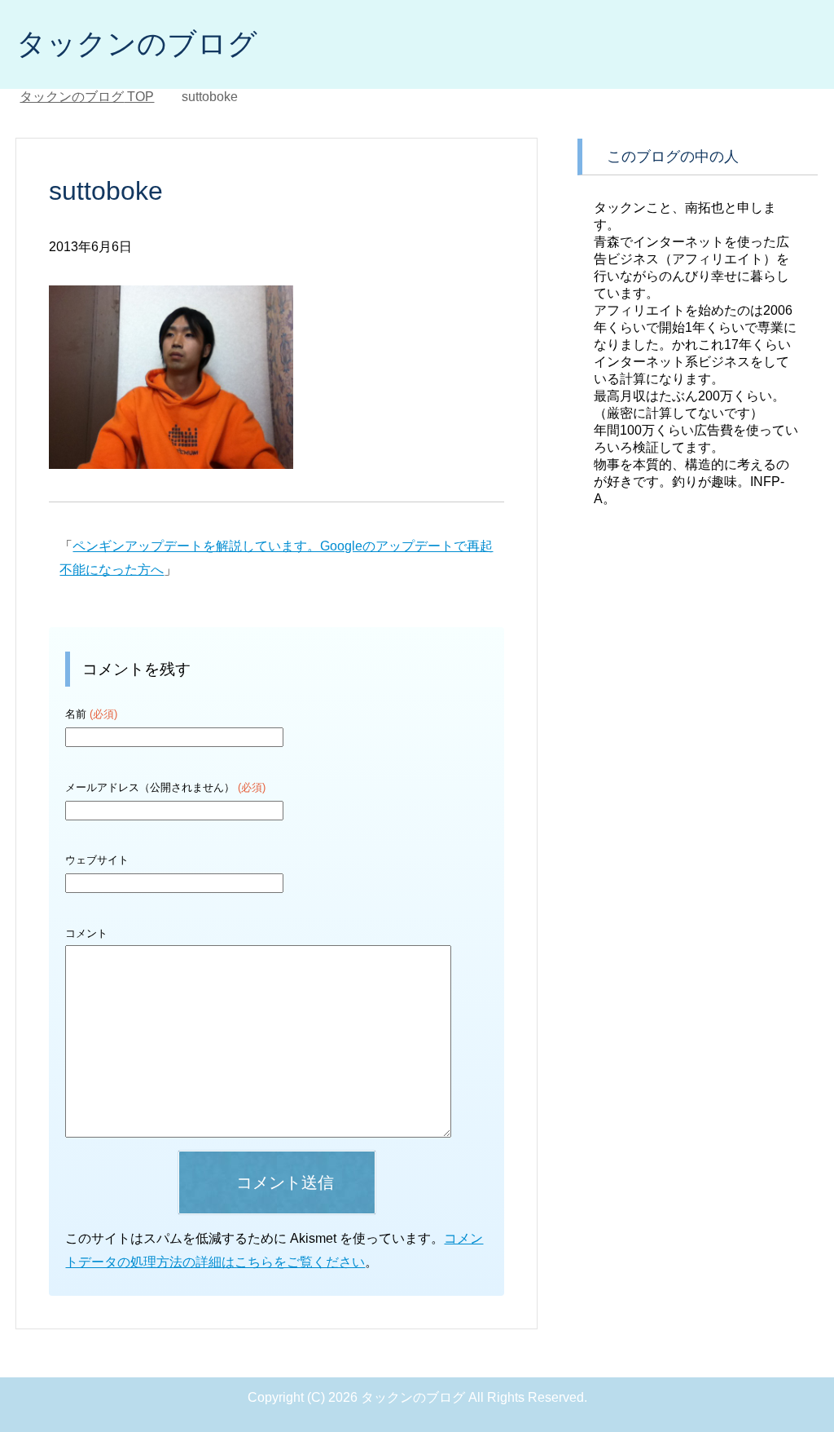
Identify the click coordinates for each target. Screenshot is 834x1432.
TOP (87, 97)
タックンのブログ (136, 43)
